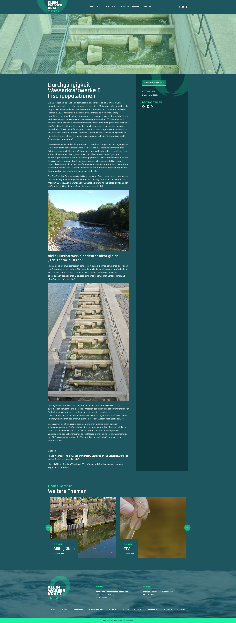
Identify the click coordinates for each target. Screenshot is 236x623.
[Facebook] (183, 7)
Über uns (147, 7)
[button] (143, 106)
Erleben (136, 7)
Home (53, 609)
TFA (57, 549)
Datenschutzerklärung (174, 609)
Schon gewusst (110, 7)
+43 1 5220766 (149, 595)
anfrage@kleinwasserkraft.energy (158, 592)
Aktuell (83, 7)
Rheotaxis (132, 549)
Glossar (125, 7)
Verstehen (95, 7)
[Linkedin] (186, 7)
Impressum (153, 609)
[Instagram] (179, 7)
